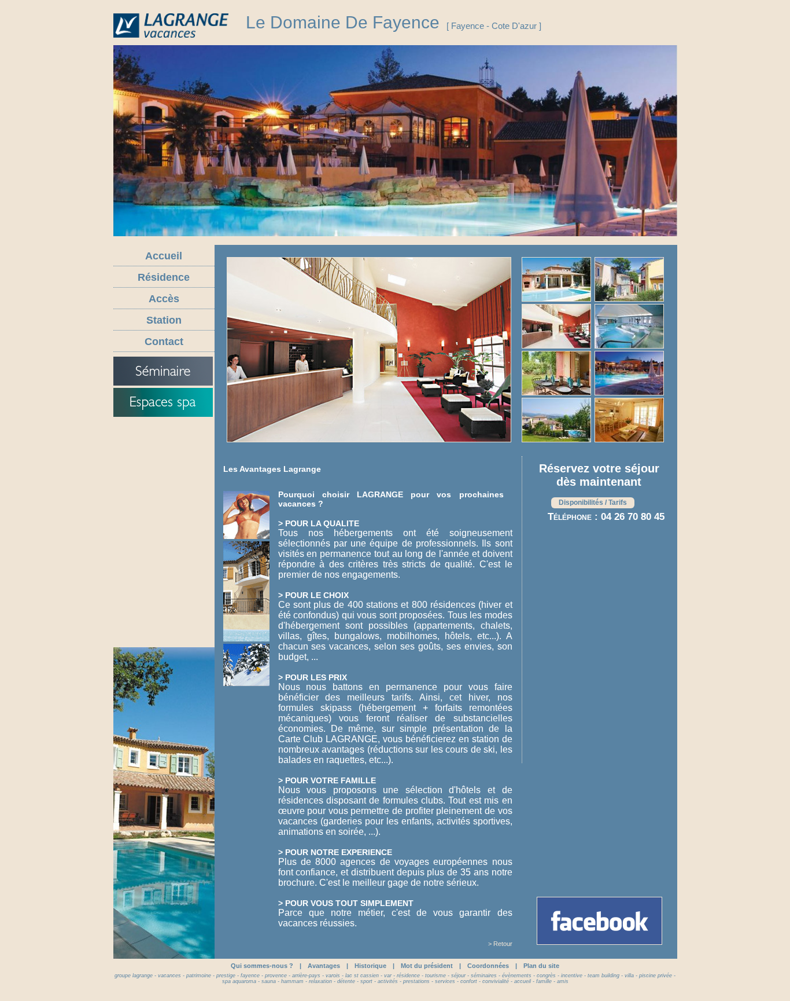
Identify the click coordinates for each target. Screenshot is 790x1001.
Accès (164, 299)
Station (164, 320)
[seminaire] (163, 371)
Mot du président (427, 965)
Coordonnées (488, 965)
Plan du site (541, 965)
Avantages (324, 965)
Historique (370, 965)
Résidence (164, 277)
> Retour (500, 943)
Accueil (163, 256)
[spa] (163, 402)
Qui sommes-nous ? (262, 965)
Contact (164, 341)
